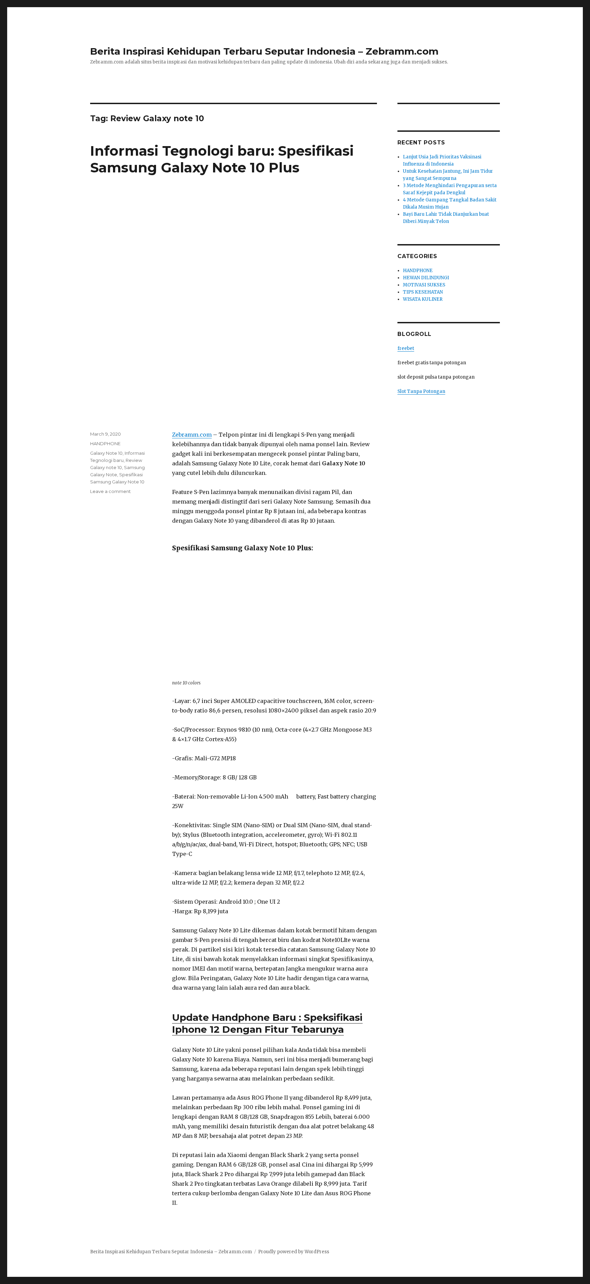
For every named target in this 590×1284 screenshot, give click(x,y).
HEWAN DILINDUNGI (426, 278)
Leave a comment (110, 491)
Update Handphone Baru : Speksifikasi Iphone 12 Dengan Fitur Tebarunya (267, 1023)
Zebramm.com (192, 434)
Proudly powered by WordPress (293, 1252)
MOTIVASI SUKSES (424, 285)
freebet (405, 348)
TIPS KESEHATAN (423, 292)
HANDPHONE (105, 443)
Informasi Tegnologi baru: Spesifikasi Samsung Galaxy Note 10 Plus (222, 159)
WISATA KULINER (422, 299)
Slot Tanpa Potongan (421, 391)
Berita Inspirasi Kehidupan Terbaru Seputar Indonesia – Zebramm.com (264, 51)
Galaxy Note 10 (106, 453)
